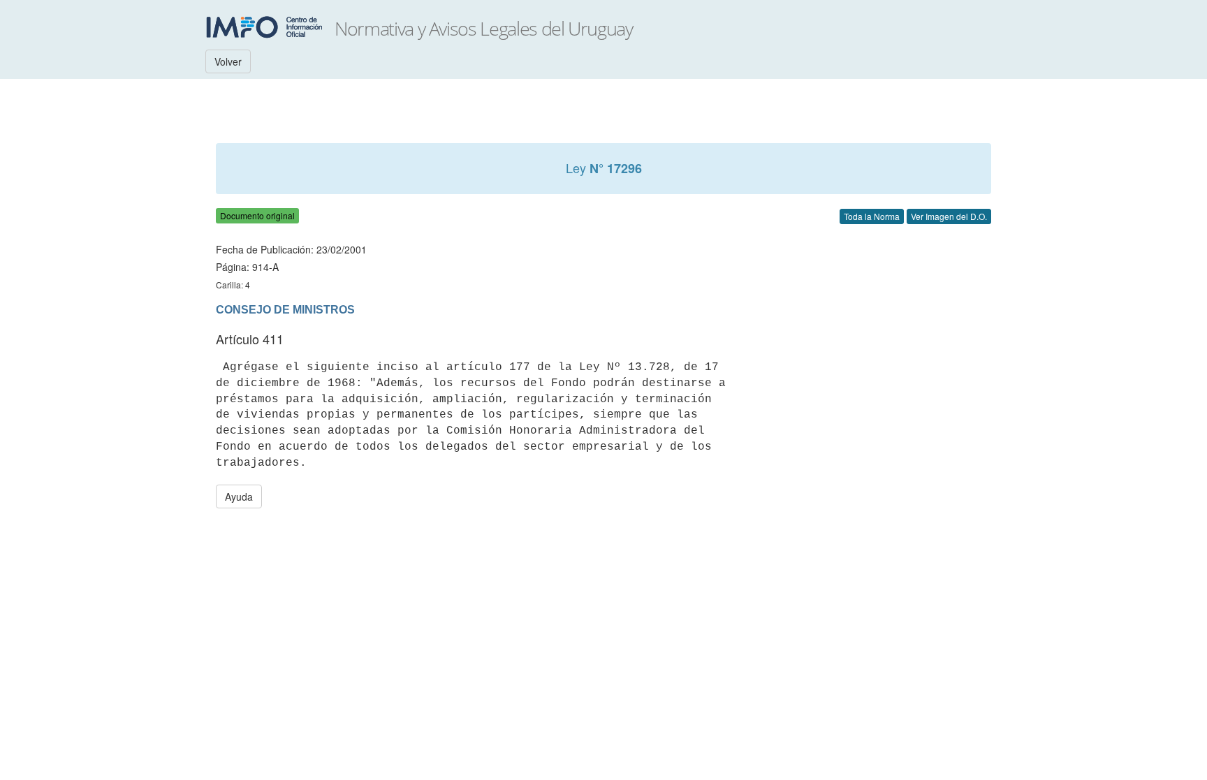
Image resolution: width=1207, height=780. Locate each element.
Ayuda (239, 496)
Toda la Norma (872, 216)
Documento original (257, 215)
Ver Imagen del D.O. (949, 216)
